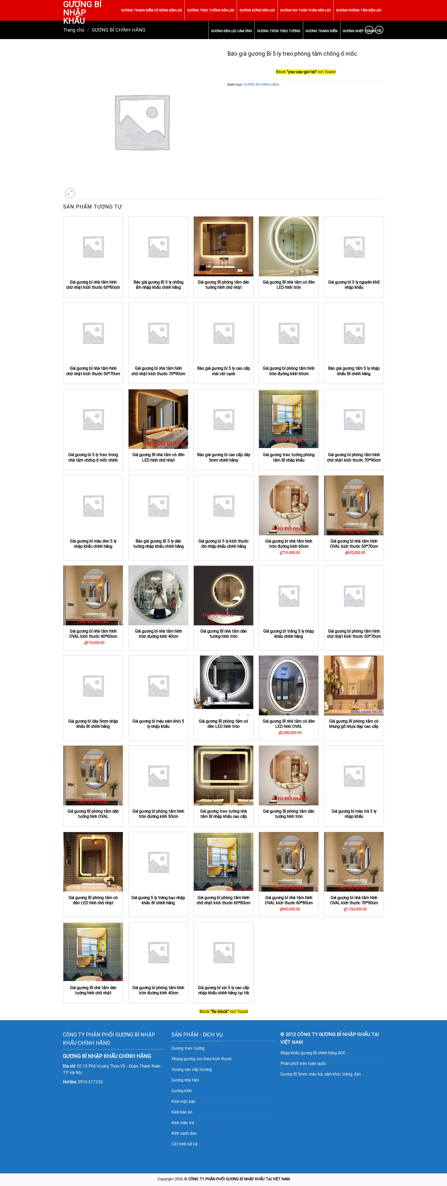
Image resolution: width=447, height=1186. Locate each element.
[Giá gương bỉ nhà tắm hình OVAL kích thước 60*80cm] (288, 862)
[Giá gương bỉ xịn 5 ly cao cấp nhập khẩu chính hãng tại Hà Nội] (223, 952)
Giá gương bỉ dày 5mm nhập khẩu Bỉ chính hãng (93, 724)
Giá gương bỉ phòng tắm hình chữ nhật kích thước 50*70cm (354, 634)
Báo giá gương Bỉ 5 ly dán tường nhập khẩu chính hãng (158, 544)
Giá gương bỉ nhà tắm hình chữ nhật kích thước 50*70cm (93, 371)
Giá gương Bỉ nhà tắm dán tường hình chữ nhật (93, 990)
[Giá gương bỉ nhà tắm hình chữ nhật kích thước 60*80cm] (93, 246)
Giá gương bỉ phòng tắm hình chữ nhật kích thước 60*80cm (223, 900)
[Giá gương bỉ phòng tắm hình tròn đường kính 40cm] (158, 952)
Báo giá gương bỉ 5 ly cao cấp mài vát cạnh (223, 371)
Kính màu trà (183, 1122)
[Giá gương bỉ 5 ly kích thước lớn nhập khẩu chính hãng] (223, 505)
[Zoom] (70, 193)
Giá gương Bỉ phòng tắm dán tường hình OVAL (93, 814)
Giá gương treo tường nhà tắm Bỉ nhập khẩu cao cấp (223, 814)
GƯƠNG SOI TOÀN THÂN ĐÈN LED (305, 10)
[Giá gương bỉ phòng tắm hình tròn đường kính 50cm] (158, 775)
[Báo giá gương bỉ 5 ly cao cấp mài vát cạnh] (223, 332)
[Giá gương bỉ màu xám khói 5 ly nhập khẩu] (158, 685)
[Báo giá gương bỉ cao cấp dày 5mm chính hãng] (223, 419)
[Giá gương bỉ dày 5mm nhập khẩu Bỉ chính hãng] (93, 685)
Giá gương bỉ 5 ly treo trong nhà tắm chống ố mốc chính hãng (93, 460)
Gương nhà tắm (185, 1080)
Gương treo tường (188, 1048)
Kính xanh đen (184, 1133)
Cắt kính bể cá (184, 1143)
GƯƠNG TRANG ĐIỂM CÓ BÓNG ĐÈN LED (151, 10)
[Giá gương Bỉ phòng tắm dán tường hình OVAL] (93, 775)
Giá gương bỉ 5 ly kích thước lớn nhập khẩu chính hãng (223, 544)
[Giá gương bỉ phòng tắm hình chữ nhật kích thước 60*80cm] (223, 862)
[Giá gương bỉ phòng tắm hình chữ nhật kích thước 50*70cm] (354, 595)
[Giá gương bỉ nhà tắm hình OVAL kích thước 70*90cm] (354, 862)
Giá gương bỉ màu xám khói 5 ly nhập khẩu (158, 724)
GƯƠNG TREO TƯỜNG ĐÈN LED (210, 10)
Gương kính (182, 1090)
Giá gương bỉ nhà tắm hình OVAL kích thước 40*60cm (93, 634)
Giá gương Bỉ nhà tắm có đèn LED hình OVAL (289, 724)
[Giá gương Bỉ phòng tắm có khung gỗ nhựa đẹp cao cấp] (354, 685)
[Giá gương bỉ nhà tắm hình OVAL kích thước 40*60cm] (93, 595)
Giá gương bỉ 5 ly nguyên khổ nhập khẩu (353, 285)
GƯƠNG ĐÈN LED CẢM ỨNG (231, 31)
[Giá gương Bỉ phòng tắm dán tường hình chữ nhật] (223, 246)
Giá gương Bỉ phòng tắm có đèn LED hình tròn (223, 724)
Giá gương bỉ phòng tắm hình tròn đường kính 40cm (158, 990)
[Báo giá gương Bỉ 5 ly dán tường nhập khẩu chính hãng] (158, 505)
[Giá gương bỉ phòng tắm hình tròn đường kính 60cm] (288, 332)
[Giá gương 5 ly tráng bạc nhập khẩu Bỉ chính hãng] (158, 862)
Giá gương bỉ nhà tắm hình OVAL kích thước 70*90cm (354, 900)
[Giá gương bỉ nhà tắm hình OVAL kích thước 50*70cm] (354, 505)
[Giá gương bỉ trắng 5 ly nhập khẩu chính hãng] (288, 595)
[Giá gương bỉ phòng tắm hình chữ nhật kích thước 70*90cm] (354, 419)
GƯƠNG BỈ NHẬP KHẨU (82, 12)
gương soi (193, 1058)
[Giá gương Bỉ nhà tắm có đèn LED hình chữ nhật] (158, 419)
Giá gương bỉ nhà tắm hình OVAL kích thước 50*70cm (354, 544)
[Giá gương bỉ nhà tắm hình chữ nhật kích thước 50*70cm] (93, 332)
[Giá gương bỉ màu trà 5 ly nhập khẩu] (354, 775)
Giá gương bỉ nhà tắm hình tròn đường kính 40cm (158, 634)
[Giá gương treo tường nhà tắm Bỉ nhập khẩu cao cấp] (223, 775)
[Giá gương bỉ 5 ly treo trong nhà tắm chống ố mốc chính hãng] (93, 419)
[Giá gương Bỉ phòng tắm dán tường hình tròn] (288, 775)
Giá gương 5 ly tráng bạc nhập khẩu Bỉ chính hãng (158, 900)
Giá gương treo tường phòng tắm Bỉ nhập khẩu (289, 457)
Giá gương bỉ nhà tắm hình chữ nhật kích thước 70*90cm (158, 371)
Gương (206, 1069)
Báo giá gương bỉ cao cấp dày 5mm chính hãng (223, 457)
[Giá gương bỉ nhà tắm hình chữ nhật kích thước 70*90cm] (158, 332)
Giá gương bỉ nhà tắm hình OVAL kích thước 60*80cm (289, 900)
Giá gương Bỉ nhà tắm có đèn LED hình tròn (289, 285)
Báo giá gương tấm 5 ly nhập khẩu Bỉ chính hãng (354, 371)
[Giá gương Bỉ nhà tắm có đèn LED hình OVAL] (288, 685)
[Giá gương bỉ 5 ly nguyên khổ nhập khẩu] (354, 246)
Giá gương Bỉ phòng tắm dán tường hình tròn (288, 814)
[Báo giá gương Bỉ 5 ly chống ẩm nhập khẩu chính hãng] (158, 246)
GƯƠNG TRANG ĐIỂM (322, 31)
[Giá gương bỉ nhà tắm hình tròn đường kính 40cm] (158, 595)
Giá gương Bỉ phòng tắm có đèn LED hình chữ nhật (93, 900)
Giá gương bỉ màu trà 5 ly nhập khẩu (354, 814)
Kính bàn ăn (182, 1112)
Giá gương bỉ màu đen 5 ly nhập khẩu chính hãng (93, 544)
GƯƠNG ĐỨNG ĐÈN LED (257, 10)
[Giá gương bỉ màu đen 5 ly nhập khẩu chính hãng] (93, 505)
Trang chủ (73, 30)
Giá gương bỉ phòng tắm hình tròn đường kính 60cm (289, 371)
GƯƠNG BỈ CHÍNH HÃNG (261, 84)
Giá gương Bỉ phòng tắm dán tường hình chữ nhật (223, 285)
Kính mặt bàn (183, 1101)
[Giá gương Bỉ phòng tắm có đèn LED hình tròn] (223, 685)
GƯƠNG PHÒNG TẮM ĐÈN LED (358, 10)
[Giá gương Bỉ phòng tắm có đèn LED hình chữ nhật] (93, 862)
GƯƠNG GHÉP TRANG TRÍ (362, 31)
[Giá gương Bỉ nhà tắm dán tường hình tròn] (223, 595)
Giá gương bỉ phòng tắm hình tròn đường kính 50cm (158, 814)
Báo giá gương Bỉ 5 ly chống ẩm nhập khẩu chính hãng (158, 285)
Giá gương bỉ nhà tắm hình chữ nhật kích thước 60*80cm (93, 285)
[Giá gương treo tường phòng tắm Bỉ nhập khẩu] (288, 419)
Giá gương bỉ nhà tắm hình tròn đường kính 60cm (288, 544)
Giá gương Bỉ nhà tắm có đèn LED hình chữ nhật (158, 457)
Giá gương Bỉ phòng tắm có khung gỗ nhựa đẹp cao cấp (353, 724)
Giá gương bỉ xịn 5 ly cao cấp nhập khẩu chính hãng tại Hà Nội (223, 993)
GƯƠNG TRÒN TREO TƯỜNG (278, 31)
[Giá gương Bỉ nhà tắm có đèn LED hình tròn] (288, 246)
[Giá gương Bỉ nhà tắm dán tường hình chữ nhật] (93, 952)
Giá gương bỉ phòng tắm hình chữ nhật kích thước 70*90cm (354, 457)
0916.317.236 (90, 1081)
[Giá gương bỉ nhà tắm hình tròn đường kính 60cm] (288, 505)
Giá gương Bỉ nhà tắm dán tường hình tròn (223, 634)
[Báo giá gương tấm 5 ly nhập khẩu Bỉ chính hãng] (354, 332)
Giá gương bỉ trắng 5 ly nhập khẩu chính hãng (288, 634)
